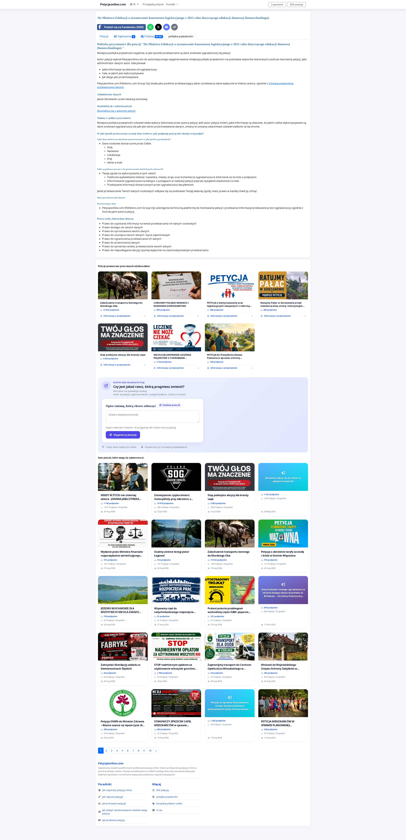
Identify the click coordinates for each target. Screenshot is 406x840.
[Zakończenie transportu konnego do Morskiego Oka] (123, 295)
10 (150, 750)
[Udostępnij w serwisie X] (158, 27)
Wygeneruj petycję (125, 434)
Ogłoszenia (125, 36)
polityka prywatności (180, 36)
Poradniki (104, 784)
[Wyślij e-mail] (166, 27)
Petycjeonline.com (113, 4)
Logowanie (277, 4)
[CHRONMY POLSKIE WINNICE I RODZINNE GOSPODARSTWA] (176, 295)
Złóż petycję (296, 4)
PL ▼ (136, 4)
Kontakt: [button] (171, 4)
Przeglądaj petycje (153, 4)
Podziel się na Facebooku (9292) (124, 27)
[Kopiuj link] (174, 27)
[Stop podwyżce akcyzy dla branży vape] (123, 345)
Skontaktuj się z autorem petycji (116, 111)
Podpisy (153, 36)
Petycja (104, 36)
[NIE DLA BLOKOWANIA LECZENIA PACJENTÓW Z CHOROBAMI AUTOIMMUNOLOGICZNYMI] (176, 347)
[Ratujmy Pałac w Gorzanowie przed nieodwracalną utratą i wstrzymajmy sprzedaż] (283, 295)
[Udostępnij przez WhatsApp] (150, 27)
